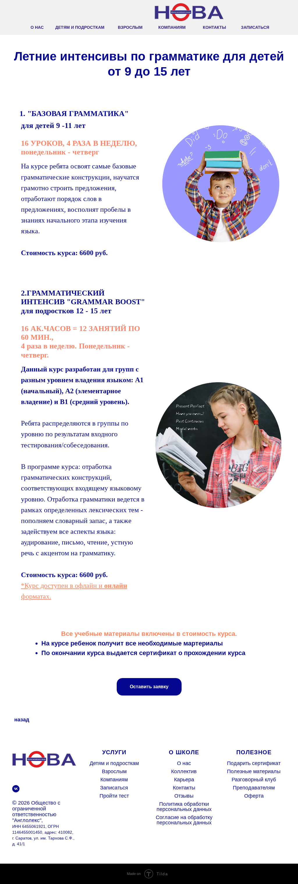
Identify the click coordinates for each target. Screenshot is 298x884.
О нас (184, 763)
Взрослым (114, 771)
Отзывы (184, 796)
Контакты (184, 788)
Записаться (114, 788)
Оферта (254, 796)
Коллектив (184, 771)
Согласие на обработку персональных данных (184, 820)
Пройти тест (114, 796)
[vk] (15, 788)
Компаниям (114, 779)
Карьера (184, 779)
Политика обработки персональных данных (184, 806)
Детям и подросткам (114, 763)
